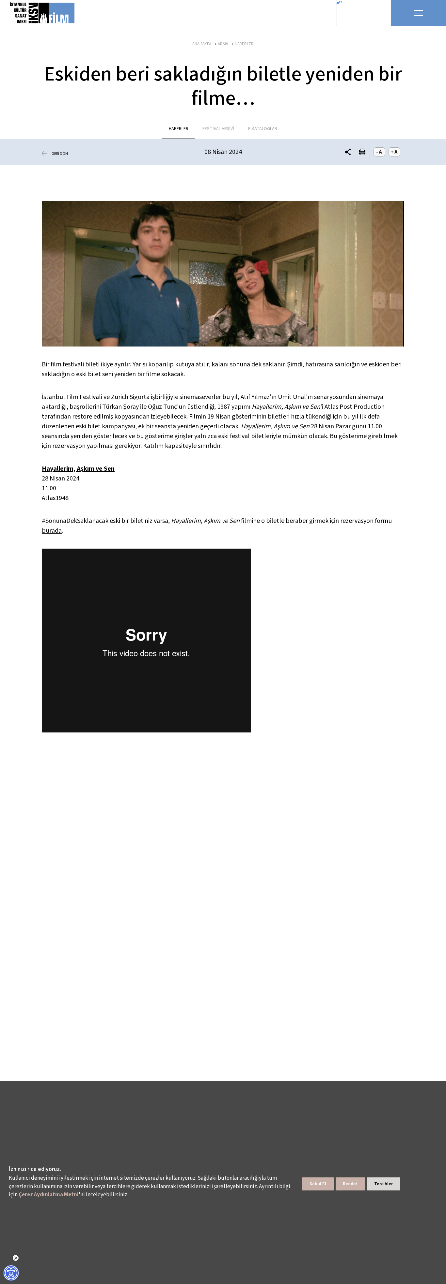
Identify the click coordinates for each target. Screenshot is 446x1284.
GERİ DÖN (60, 153)
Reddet (350, 1184)
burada (52, 530)
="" (339, 3)
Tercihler (383, 1184)
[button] (348, 151)
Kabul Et (318, 1184)
